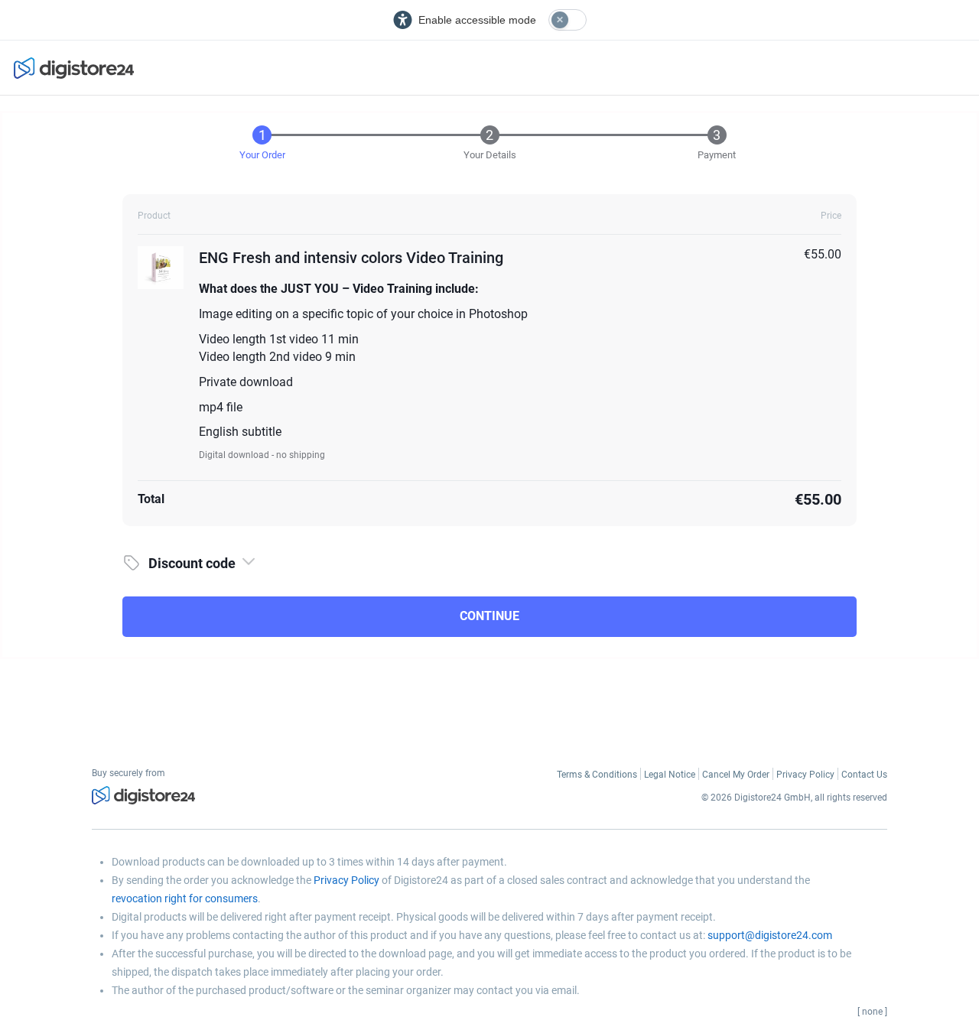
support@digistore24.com (769, 935)
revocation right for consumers (185, 898)
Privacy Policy (346, 880)
